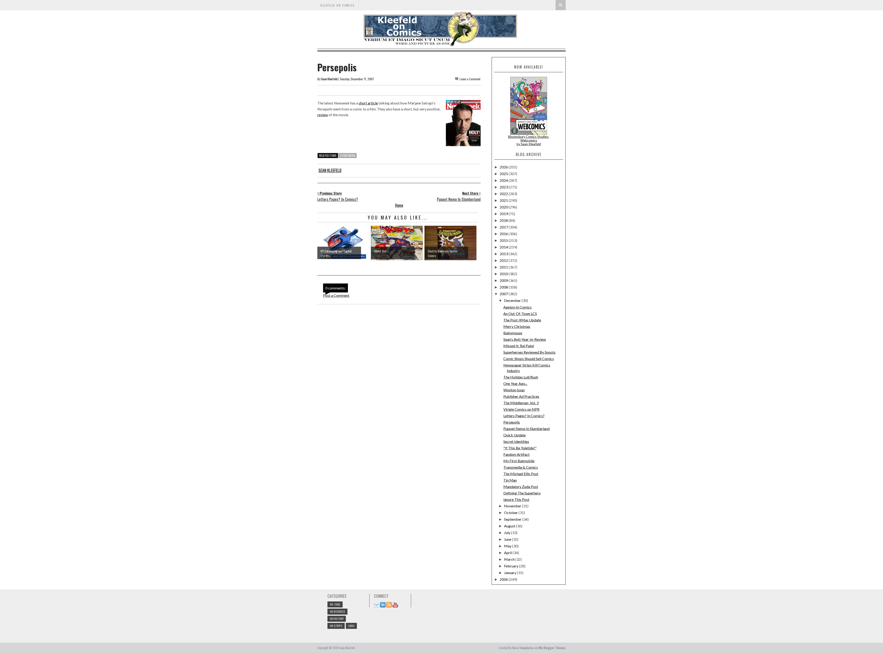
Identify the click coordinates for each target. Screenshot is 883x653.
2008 (504, 287)
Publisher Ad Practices (521, 396)
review (322, 115)
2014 (504, 247)
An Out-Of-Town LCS (520, 313)
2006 (504, 579)
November (513, 506)
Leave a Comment (470, 78)
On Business (337, 611)
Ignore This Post (516, 499)
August (510, 526)
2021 (504, 200)
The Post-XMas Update (522, 320)
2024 (504, 180)
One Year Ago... (515, 383)
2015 (504, 240)
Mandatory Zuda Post (520, 486)
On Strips (336, 626)
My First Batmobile (518, 461)
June (508, 539)
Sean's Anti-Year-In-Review (524, 339)
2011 (504, 267)
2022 (504, 193)
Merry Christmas (516, 326)
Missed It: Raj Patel (518, 346)
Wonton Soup (514, 390)
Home (399, 205)
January (510, 572)
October (511, 512)
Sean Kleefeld (329, 78)
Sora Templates (522, 647)
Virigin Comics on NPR (521, 409)
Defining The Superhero (522, 493)
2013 (504, 253)
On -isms (335, 604)
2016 (504, 233)
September (513, 519)
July (507, 532)
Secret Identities (516, 441)
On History (337, 619)
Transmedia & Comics (520, 467)
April (508, 552)
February (511, 566)
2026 (504, 167)
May (508, 546)
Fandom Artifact (516, 454)
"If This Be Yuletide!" (519, 448)
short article (368, 103)
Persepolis (511, 422)
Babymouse (512, 333)
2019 (504, 213)
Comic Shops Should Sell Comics (528, 358)
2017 (504, 227)
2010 (504, 274)
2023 (504, 187)
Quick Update (514, 435)
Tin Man (510, 480)
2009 (504, 280)
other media (347, 155)
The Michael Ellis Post (520, 473)
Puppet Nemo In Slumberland (526, 428)
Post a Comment (336, 295)
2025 (504, 173)
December (513, 300)
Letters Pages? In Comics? (524, 415)
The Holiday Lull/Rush (520, 377)
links (351, 626)
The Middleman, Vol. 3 (521, 403)
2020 (504, 207)
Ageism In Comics (517, 307)
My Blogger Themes (552, 647)
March (509, 559)
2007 (504, 294)
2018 (504, 220)
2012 (504, 260)
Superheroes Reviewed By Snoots (529, 352)
